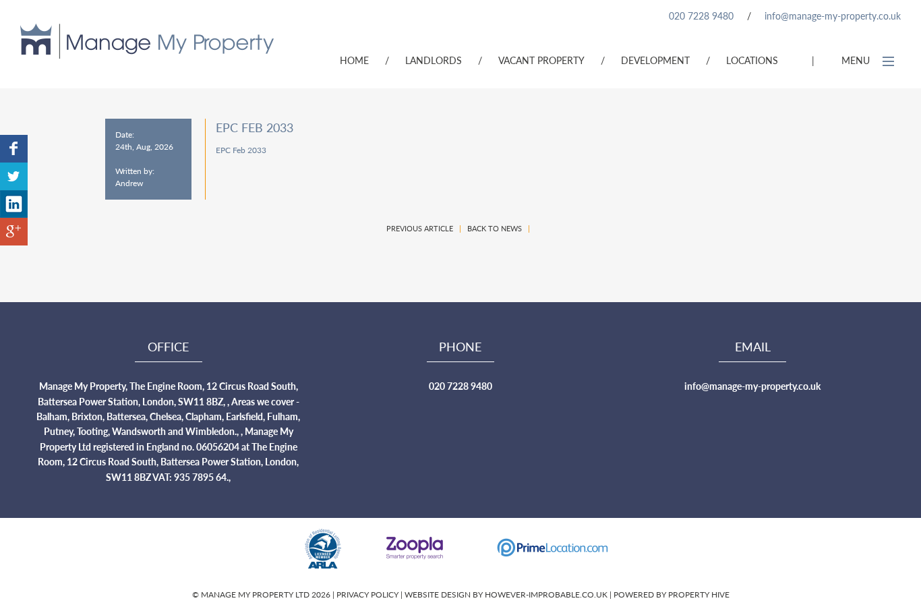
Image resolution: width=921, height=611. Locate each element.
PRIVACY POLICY (368, 594)
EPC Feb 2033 (241, 150)
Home (354, 60)
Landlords (433, 60)
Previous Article (419, 228)
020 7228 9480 (701, 15)
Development (655, 60)
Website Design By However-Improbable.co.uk (506, 594)
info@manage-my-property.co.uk (833, 15)
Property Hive (699, 594)
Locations (752, 60)
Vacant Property (541, 60)
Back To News (494, 228)
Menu (856, 60)
